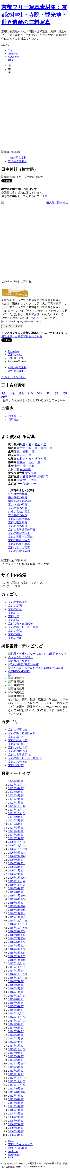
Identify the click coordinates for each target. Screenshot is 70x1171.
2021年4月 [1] (16, 831)
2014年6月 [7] (16, 1027)
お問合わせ (15, 416)
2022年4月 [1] (16, 795)
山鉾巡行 (22, 480)
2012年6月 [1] (16, 1099)
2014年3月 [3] (16, 1038)
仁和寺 (21, 458)
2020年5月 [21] (16, 863)
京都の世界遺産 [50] (20, 754)
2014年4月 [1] (16, 1034)
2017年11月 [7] (16, 967)
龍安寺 (21, 455)
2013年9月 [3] (16, 1052)
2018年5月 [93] (16, 945)
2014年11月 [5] (16, 1017)
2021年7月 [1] (16, 820)
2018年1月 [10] (16, 959)
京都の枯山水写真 (19, 518)
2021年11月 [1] (16, 809)
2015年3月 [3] (16, 1009)
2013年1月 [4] (16, 1074)
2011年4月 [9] (16, 1106)
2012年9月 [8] (16, 1088)
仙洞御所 (31, 476)
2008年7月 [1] (16, 1117)
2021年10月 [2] (16, 813)
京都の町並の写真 (19, 540)
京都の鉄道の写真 (19, 543)
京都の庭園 (15, 605)
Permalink (13, 351)
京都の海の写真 (17, 508)
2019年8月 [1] (16, 892)
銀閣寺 (21, 462)
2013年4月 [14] (16, 1063)
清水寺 (21, 447)
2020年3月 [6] (16, 870)
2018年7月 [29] (16, 938)
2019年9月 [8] (16, 888)
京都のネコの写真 (19, 547)
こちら (33, 317)
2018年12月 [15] (17, 920)
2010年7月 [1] (16, 1110)
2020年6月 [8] (16, 859)
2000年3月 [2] (16, 1135)
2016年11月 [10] (17, 977)
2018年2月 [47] (16, 956)
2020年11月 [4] (16, 845)
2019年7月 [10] (16, 895)
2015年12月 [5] (16, 995)
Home (11, 1141)
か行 (13, 393)
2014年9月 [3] (16, 1024)
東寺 (17, 465)
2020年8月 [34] (16, 852)
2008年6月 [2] (16, 1120)
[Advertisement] (35, 112)
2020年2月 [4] (16, 874)
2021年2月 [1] (16, 838)
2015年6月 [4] (16, 1002)
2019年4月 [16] (16, 906)
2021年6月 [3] (16, 824)
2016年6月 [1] (16, 984)
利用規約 (13, 419)
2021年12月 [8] (16, 806)
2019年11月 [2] (16, 884)
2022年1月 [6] (16, 802)
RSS (10, 59)
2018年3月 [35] (16, 952)
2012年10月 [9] (16, 1085)
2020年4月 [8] (16, 866)
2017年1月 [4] (16, 970)
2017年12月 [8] (16, 963)
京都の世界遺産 (17, 602)
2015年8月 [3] (16, 999)
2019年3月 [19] (16, 909)
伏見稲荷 (30, 472)
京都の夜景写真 (17, 522)
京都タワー (29, 483)
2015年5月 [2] (16, 1006)
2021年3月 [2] (16, 834)
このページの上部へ (13, 377)
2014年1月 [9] (16, 1045)
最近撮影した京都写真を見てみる (21, 336)
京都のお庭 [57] (17, 751)
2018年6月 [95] (16, 942)
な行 (39, 393)
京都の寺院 (15, 630)
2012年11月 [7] (16, 1081)
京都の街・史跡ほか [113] (23, 733)
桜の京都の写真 (17, 493)
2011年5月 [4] (16, 1102)
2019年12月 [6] (16, 881)
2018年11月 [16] (17, 924)
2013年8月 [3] (16, 1056)
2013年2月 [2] (16, 1070)
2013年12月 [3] (16, 1049)
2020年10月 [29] (17, 849)
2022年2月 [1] (16, 799)
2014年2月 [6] (16, 1042)
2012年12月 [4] (16, 1077)
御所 (22, 476)
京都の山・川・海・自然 (23, 627)
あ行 (4, 393)
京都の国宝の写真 (19, 533)
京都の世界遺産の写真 (21, 529)
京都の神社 (15, 354)
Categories (14, 56)
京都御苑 (42, 476)
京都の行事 (15, 637)
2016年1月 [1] (16, 992)
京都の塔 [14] (16, 736)
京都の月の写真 (17, 526)
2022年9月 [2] (16, 788)
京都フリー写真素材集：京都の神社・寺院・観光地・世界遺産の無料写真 (34, 14)
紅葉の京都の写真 (19, 511)
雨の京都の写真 (17, 497)
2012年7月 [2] (16, 1095)
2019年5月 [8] (16, 902)
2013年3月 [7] (16, 1067)
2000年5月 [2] (16, 1127)
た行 (30, 393)
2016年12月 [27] (17, 974)
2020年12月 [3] (16, 841)
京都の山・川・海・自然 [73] (25, 758)
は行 (48, 393)
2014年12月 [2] (16, 1013)
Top (10, 50)
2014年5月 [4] (16, 1031)
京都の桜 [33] (16, 765)
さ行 (21, 393)
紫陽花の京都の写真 (20, 501)
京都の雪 (13, 616)
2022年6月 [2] (16, 791)
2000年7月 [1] (16, 1124)
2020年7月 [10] (16, 856)
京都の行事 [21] (17, 729)
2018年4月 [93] (16, 949)
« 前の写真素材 (17, 157)
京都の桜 (13, 612)
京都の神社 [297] (18, 747)
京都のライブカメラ (20, 1144)
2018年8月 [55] (16, 934)
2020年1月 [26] (16, 877)
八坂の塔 (25, 469)
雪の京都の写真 (17, 515)
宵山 (34, 480)
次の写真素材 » (17, 161)
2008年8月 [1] (16, 1113)
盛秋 (37, 444)
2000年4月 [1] (16, 1131)
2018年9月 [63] (16, 931)
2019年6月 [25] (16, 899)
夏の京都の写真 (17, 504)
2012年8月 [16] (16, 1092)
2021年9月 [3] (16, 816)
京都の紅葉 (15, 609)
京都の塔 (13, 620)
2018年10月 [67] (17, 927)
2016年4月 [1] (16, 988)
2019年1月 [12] (16, 917)
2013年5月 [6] (16, 1059)
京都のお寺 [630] (18, 761)
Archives (13, 53)
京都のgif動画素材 (19, 551)
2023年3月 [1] (16, 781)
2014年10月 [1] (16, 1020)
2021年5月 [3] (16, 827)
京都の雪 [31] (16, 743)
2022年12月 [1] (16, 784)
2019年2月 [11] (16, 913)
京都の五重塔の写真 (20, 536)
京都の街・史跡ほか (20, 623)
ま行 (57, 393)
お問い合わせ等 (17, 1147)
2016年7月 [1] (16, 981)
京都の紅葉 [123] (18, 740)
